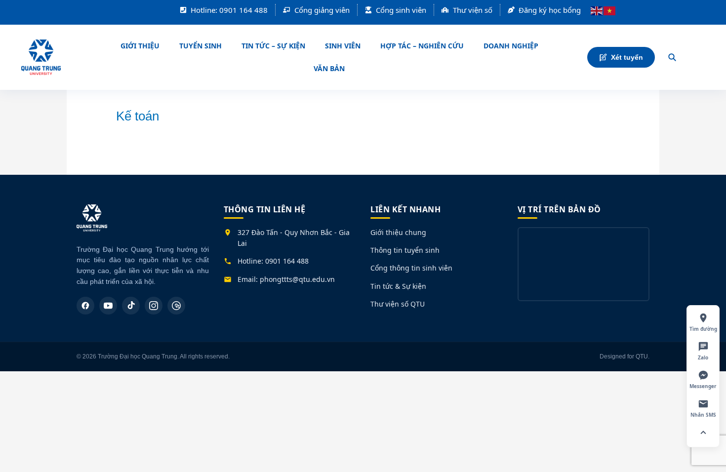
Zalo (703, 357)
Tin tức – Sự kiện (273, 45)
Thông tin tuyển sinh (405, 250)
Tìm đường (703, 328)
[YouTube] (108, 306)
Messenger (703, 386)
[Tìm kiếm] (672, 57)
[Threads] (176, 306)
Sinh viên (343, 45)
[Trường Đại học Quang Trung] (92, 222)
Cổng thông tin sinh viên (411, 268)
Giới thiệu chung (398, 232)
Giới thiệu (140, 45)
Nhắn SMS (703, 414)
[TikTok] (131, 306)
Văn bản (329, 68)
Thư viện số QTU (397, 304)
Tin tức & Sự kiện (398, 286)
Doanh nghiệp (511, 45)
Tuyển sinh (200, 45)
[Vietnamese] (610, 10)
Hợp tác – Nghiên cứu (422, 45)
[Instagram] (153, 306)
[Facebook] (85, 306)
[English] (597, 10)
